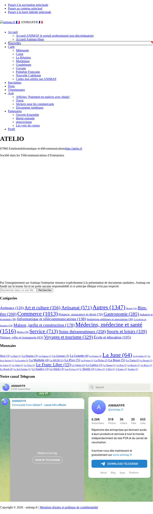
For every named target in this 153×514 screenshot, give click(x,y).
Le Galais (78, 365)
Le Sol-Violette (22, 369)
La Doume (30, 355)
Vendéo (133, 369)
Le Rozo (146, 365)
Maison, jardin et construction (44, 325)
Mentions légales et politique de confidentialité (69, 507)
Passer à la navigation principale (28, 5)
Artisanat (76, 307)
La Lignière (140, 356)
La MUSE (57, 360)
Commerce (37, 314)
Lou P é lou (72, 369)
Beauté (131, 308)
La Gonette (79, 355)
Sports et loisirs (127, 331)
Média (23, 332)
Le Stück (57, 369)
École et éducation (112, 337)
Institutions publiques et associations (110, 319)
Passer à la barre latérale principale (29, 12)
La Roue (116, 360)
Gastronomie (121, 314)
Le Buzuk (146, 360)
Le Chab (17, 365)
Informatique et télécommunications (51, 319)
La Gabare (45, 356)
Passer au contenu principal (25, 8)
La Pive (72, 360)
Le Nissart (109, 365)
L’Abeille (87, 369)
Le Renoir (134, 365)
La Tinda (132, 360)
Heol (5, 355)
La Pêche (101, 360)
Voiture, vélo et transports (21, 337)
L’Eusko (121, 369)
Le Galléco (94, 365)
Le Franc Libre (53, 364)
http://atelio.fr (73, 148)
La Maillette (39, 360)
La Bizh (15, 356)
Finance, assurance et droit (80, 314)
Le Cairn (5, 365)
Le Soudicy (40, 369)
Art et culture (42, 307)
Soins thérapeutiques (82, 331)
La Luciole (21, 360)
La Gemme (60, 355)
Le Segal (6, 369)
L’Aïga (100, 369)
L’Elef (110, 369)
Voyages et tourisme (68, 337)
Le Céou (29, 365)
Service (43, 331)
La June (117, 355)
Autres (109, 307)
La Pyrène (87, 360)
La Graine (95, 356)
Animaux (12, 308)
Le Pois (122, 365)
